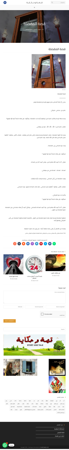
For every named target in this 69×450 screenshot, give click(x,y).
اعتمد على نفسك (59, 436)
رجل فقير (56, 404)
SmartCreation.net (44, 447)
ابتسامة (51, 401)
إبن (56, 401)
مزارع (21, 410)
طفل (19, 404)
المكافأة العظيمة (59, 429)
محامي (26, 233)
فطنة (50, 407)
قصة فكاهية (27, 407)
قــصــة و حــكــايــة (35, 2)
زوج (51, 404)
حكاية (25, 401)
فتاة (54, 407)
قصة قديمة (19, 407)
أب (63, 401)
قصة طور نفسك (13, 276)
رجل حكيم (62, 404)
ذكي (11, 401)
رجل (6, 401)
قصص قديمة (40, 410)
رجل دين (48, 233)
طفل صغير (13, 404)
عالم (7, 404)
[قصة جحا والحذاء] (57, 384)
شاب (32, 404)
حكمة (20, 401)
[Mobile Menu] (34, 7)
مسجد (16, 410)
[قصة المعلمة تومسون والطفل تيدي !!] (11, 367)
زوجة (47, 404)
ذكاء (15, 401)
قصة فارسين (60, 432)
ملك (11, 410)
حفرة (30, 401)
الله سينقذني (53, 233)
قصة (40, 407)
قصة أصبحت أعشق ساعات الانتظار (34, 277)
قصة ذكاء (34, 407)
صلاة (28, 404)
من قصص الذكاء (60, 412)
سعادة (42, 404)
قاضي (45, 407)
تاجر (38, 401)
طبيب (23, 404)
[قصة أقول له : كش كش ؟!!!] (57, 367)
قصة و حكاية (61, 410)
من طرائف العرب (55, 273)
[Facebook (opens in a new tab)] (4, 2)
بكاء (42, 401)
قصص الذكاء (48, 410)
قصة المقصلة (29, 29)
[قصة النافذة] (28, 367)
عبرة (63, 407)
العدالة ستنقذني (59, 233)
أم (60, 401)
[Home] (42, 29)
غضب (59, 407)
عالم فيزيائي (44, 233)
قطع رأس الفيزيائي (32, 233)
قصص (55, 410)
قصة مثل (12, 407)
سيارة (37, 404)
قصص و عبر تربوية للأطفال (30, 410)
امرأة (47, 401)
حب (34, 401)
